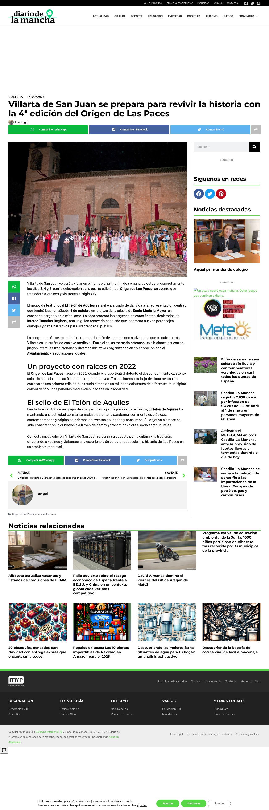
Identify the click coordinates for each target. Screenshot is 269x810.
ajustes (142, 805)
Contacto (232, 3)
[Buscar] (254, 147)
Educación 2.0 (171, 709)
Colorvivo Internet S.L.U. (49, 731)
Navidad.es (169, 714)
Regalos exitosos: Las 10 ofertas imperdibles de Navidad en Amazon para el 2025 (101, 652)
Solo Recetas (119, 709)
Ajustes (219, 803)
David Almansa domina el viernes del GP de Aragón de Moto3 (163, 580)
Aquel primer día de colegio (221, 269)
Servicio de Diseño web (206, 681)
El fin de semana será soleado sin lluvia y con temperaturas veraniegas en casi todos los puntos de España (240, 370)
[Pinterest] (259, 3)
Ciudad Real (221, 709)
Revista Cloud (69, 714)
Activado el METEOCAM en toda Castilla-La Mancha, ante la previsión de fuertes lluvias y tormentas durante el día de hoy (240, 444)
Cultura (15, 97)
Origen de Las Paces (23, 514)
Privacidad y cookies (247, 734)
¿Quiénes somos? (153, 3)
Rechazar (193, 803)
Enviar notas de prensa (180, 3)
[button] (256, 16)
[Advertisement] (134, 57)
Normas (218, 3)
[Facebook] (246, 3)
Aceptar (168, 803)
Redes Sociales (69, 709)
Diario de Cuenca (224, 714)
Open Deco (15, 714)
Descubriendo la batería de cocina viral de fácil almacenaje (230, 650)
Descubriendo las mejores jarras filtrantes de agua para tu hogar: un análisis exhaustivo (166, 652)
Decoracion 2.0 (18, 709)
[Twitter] (252, 3)
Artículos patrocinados (172, 681)
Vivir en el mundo (122, 714)
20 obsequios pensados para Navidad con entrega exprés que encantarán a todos (37, 652)
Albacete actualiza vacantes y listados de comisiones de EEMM (37, 578)
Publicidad (203, 3)
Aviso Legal (176, 734)
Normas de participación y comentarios (209, 734)
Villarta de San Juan (45, 514)
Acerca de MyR (251, 681)
